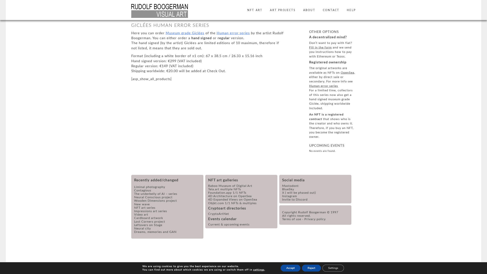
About (309, 10)
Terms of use (291, 219)
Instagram (289, 196)
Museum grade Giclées (185, 33)
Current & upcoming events (229, 224)
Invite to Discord (295, 199)
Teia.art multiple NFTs (224, 189)
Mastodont (290, 185)
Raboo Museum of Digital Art (230, 185)
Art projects (282, 10)
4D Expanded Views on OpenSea (232, 199)
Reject (311, 268)
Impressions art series (150, 211)
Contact (331, 10)
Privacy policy (315, 219)
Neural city (142, 228)
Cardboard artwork (148, 218)
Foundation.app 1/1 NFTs (227, 192)
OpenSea (347, 72)
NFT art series (144, 207)
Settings (333, 268)
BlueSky (288, 189)
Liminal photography (149, 187)
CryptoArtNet (218, 213)
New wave (142, 204)
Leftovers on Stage (148, 225)
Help (351, 10)
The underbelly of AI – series (155, 193)
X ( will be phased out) (299, 192)
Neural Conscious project (153, 197)
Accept (290, 268)
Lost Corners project (149, 221)
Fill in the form (320, 47)
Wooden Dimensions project (155, 200)
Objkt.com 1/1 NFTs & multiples (232, 203)
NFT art (254, 10)
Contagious (142, 190)
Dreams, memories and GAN (155, 231)
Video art (141, 214)
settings (258, 270)
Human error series (233, 33)
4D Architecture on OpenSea (230, 196)
